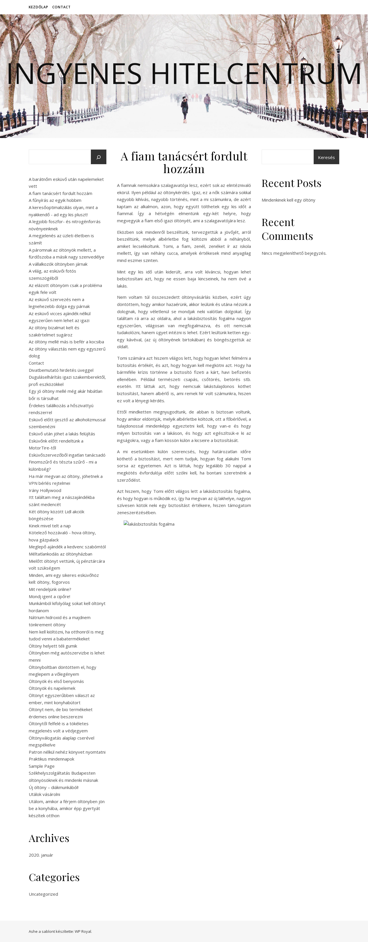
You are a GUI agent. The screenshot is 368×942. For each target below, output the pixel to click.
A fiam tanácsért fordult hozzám (60, 193)
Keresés (326, 157)
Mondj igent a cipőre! (49, 596)
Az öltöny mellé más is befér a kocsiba (66, 341)
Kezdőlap (38, 7)
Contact (61, 7)
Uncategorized (43, 894)
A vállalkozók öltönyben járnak (58, 264)
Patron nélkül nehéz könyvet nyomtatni (67, 752)
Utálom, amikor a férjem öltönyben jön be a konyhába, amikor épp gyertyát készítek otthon (67, 808)
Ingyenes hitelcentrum (184, 72)
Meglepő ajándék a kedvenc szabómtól (67, 547)
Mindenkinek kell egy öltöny (288, 200)
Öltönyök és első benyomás (56, 681)
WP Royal (83, 931)
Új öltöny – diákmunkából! (53, 787)
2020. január (41, 855)
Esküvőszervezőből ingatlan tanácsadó (67, 455)
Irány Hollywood (45, 490)
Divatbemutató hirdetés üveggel (61, 370)
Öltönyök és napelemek (52, 688)
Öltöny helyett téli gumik (53, 646)
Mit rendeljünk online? (50, 589)
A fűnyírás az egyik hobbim (55, 200)
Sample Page (42, 766)
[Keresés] (98, 157)
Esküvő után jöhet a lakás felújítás (62, 433)
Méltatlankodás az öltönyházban (60, 554)
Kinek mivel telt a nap (50, 526)
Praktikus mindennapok (51, 759)
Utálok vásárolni (44, 794)
